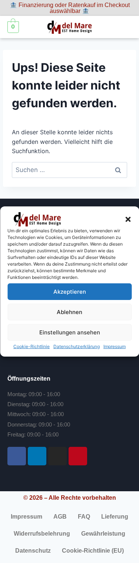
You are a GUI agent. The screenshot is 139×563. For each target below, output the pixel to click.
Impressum (114, 346)
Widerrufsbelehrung (42, 533)
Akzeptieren (69, 291)
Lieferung (114, 516)
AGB (60, 516)
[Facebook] (16, 456)
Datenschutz (33, 550)
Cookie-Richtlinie (31, 346)
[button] (128, 219)
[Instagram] (57, 456)
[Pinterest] (78, 456)
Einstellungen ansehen (69, 332)
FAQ (84, 516)
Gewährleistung (103, 533)
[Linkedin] (37, 456)
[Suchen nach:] (69, 169)
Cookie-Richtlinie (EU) (93, 550)
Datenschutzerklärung (76, 346)
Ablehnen (69, 311)
